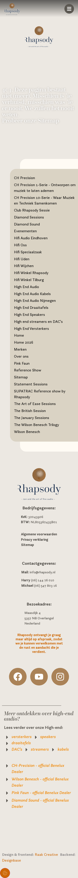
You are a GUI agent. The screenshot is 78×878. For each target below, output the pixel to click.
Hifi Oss (20, 244)
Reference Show (27, 370)
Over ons (21, 356)
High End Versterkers (31, 328)
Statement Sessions (31, 384)
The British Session (30, 410)
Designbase (11, 860)
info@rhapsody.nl (42, 572)
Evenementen (25, 230)
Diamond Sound (27, 224)
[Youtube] (39, 676)
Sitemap (21, 377)
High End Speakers (29, 314)
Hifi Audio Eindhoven (31, 237)
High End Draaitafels (31, 307)
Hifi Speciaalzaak (28, 251)
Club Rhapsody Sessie (32, 210)
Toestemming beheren (5, 873)
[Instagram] (60, 676)
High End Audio (26, 286)
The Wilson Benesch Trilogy (36, 424)
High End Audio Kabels (32, 293)
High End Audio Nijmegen (35, 300)
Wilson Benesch (27, 431)
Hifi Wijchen (24, 265)
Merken (20, 349)
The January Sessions (31, 417)
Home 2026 (23, 342)
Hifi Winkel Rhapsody (31, 272)
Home (19, 335)
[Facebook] (18, 676)
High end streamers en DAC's (38, 321)
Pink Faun (22, 363)
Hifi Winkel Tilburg (29, 279)
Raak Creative (47, 854)
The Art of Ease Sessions (35, 403)
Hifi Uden (21, 258)
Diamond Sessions (29, 217)
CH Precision (24, 177)
